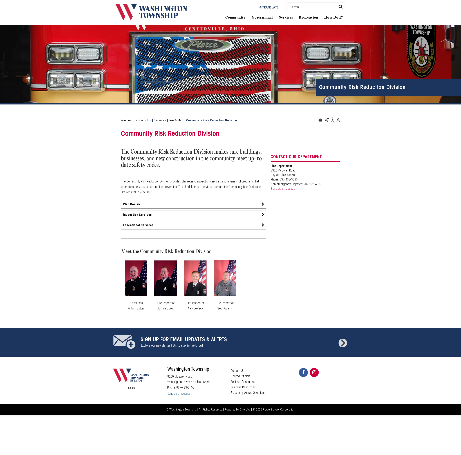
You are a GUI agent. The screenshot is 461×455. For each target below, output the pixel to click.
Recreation (308, 17)
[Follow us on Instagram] (314, 372)
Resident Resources (242, 381)
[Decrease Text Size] (332, 119)
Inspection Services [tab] (137, 215)
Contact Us (237, 371)
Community (235, 17)
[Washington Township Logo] (151, 19)
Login (131, 388)
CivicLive (245, 409)
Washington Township (136, 120)
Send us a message (283, 188)
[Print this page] (320, 119)
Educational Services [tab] (138, 225)
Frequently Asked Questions (247, 392)
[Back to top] (454, 446)
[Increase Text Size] (338, 119)
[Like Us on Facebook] (303, 372)
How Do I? (333, 17)
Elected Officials (240, 376)
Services (286, 17)
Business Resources (243, 387)
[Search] (340, 7)
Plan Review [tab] (131, 204)
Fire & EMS (176, 120)
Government (262, 17)
